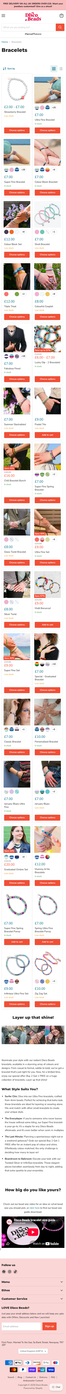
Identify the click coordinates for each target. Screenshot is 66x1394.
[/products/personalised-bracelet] (47, 712)
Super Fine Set (12, 670)
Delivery (43, 1377)
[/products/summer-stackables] (17, 401)
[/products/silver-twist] (17, 584)
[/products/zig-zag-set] (47, 964)
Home (5, 42)
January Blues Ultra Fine (14, 805)
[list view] (60, 68)
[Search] (60, 27)
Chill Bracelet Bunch (15, 480)
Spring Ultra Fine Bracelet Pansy (44, 930)
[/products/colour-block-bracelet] (47, 152)
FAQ (53, 1377)
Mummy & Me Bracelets (42, 871)
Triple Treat (10, 306)
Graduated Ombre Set (16, 869)
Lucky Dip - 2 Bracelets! (47, 362)
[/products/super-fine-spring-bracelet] (47, 456)
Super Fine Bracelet (14, 182)
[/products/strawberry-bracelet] (17, 88)
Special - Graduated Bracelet (45, 678)
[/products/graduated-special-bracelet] (47, 646)
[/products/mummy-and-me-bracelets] (47, 839)
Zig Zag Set (41, 993)
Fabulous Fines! (12, 368)
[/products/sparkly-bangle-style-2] (17, 522)
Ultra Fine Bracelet (45, 119)
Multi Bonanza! (43, 608)
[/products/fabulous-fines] (17, 338)
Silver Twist (10, 614)
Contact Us (31, 1377)
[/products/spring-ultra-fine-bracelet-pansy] (47, 904)
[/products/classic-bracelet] (17, 712)
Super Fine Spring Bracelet (44, 488)
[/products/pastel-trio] (47, 401)
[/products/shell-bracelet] (47, 214)
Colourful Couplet (44, 306)
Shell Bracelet (42, 244)
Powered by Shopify (33, 1388)
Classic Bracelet (12, 741)
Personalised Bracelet (46, 741)
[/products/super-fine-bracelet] (17, 152)
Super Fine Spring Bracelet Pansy (13, 930)
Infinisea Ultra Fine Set (16, 993)
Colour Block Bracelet (46, 182)
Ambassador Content (33, 1380)
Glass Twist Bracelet (15, 551)
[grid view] (53, 68)
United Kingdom (31, 1351)
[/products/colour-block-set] (17, 214)
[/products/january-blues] (47, 774)
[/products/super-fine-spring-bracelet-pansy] (17, 904)
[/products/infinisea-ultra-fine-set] (17, 964)
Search (11, 1377)
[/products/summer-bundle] (47, 276)
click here (34, 1208)
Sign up (49, 1326)
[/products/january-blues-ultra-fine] (17, 774)
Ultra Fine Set (42, 552)
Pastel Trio (40, 424)
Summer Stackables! (15, 424)
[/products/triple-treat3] (17, 276)
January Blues (42, 803)
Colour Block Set (13, 244)
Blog (20, 1377)
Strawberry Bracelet (15, 112)
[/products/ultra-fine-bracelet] (47, 90)
